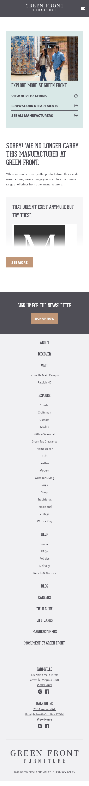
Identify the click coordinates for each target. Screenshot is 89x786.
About (44, 343)
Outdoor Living (44, 477)
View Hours (44, 684)
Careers (44, 597)
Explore (44, 395)
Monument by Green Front (44, 643)
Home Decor (45, 448)
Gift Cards (45, 620)
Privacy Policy (65, 772)
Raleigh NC (44, 382)
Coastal (44, 404)
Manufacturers (44, 632)
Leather (44, 462)
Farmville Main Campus (44, 374)
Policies (44, 558)
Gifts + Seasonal (44, 433)
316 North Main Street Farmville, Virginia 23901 (44, 677)
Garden (44, 426)
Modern (44, 470)
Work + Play (44, 520)
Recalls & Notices (44, 572)
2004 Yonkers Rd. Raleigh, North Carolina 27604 (44, 711)
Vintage (44, 513)
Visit (44, 365)
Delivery (44, 565)
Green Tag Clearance (44, 441)
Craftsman (44, 412)
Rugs (44, 484)
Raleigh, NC (44, 703)
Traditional (45, 499)
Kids (44, 455)
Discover (44, 354)
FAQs (44, 550)
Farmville (44, 669)
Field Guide (44, 609)
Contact (45, 543)
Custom (44, 419)
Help (44, 534)
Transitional (44, 506)
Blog (44, 586)
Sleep (44, 491)
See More (19, 262)
